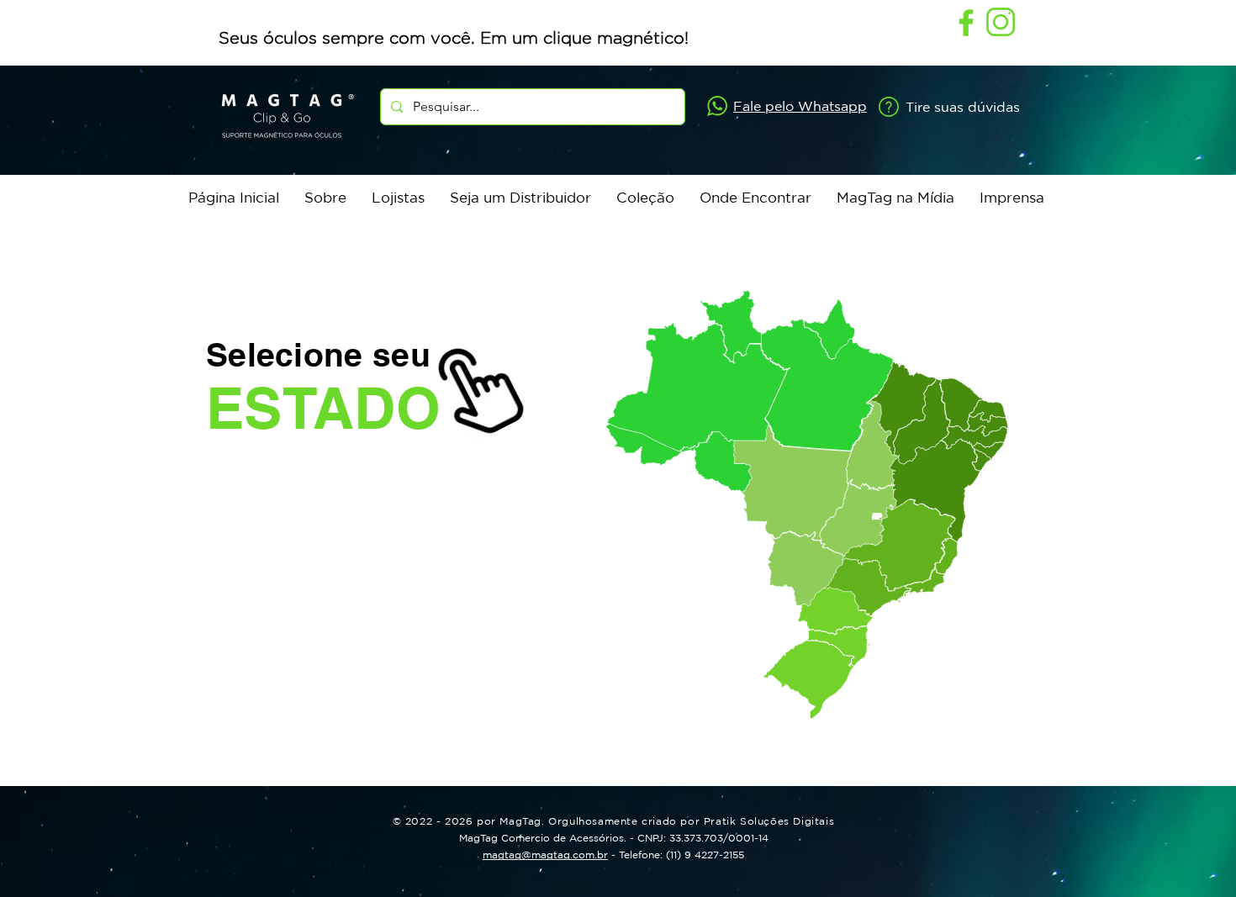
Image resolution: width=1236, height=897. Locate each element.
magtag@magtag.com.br (545, 854)
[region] (818, 651)
